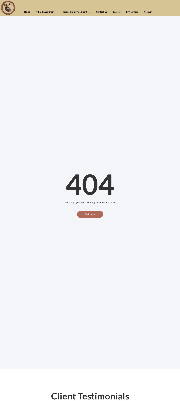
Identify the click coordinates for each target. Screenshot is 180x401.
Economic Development (75, 12)
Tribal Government (45, 12)
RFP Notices (132, 12)
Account (148, 12)
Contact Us (101, 12)
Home (27, 12)
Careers (117, 12)
